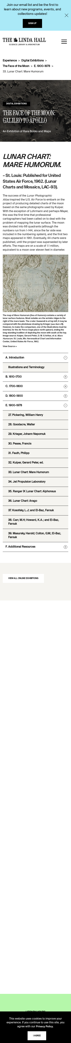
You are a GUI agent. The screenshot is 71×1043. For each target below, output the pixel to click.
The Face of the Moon (16, 66)
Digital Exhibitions (32, 60)
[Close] (66, 15)
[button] (64, 41)
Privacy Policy (44, 1026)
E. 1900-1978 (42, 66)
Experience (10, 60)
